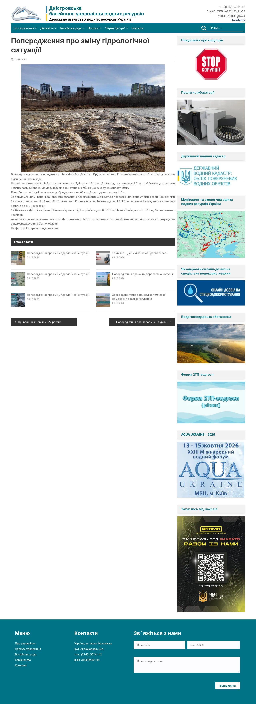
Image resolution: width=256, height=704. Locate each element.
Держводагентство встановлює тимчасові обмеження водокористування (139, 296)
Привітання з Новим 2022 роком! (39, 322)
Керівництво (23, 659)
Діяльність (47, 28)
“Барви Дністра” (115, 28)
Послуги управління (28, 648)
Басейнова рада (70, 28)
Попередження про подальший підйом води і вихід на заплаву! (145, 322)
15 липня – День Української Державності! (139, 253)
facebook (238, 20)
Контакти (137, 28)
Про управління (23, 28)
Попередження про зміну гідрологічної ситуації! (58, 253)
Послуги (93, 28)
